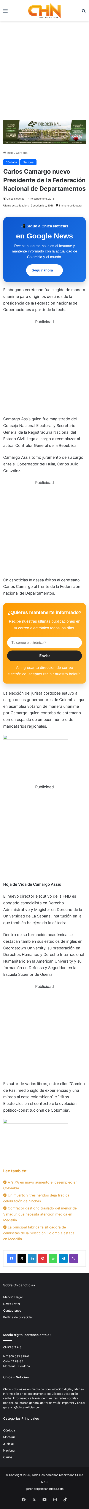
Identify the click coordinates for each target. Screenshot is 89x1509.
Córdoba (21, 152)
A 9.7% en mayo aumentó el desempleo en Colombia (40, 1185)
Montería (9, 1437)
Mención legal (12, 1297)
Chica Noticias (15, 198)
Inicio (10, 152)
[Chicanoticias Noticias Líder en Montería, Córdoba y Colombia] (44, 10)
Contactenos (12, 1310)
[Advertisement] (44, 72)
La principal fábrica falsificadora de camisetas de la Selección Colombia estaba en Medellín (39, 1233)
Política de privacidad (18, 1317)
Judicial (8, 1444)
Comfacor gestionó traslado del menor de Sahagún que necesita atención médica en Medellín (40, 1214)
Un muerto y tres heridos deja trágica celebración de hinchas (36, 1198)
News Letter (11, 1304)
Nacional (28, 162)
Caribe (7, 1457)
